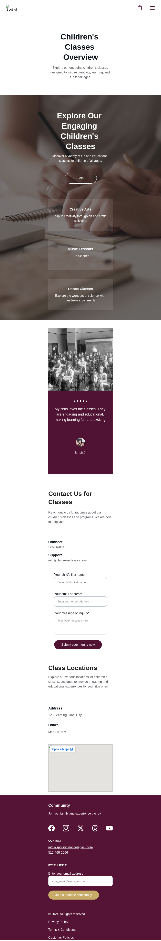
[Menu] (152, 8)
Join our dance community (73, 895)
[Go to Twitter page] (80, 828)
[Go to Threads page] (95, 828)
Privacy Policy (58, 922)
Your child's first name (69, 574)
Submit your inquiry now (78, 644)
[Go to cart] (139, 8)
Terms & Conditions (62, 929)
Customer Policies (61, 937)
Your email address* (68, 594)
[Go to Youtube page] (109, 828)
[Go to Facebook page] (51, 828)
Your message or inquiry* (71, 613)
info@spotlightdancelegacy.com (70, 847)
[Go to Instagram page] (66, 828)
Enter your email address (65, 873)
